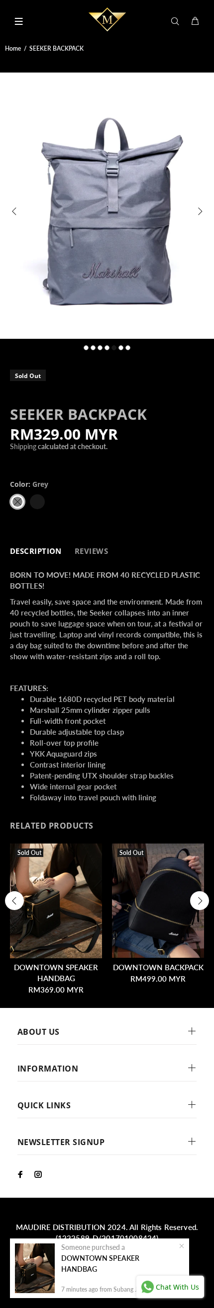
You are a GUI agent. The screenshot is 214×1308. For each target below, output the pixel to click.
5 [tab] (113, 347)
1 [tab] (86, 347)
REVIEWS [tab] (91, 551)
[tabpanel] (107, 206)
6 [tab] (120, 347)
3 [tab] (100, 347)
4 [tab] (107, 347)
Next (199, 211)
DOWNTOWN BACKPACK (158, 967)
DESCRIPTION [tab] (36, 551)
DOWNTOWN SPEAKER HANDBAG (100, 1263)
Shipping (23, 446)
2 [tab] (93, 347)
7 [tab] (127, 347)
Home (13, 48)
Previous (14, 211)
